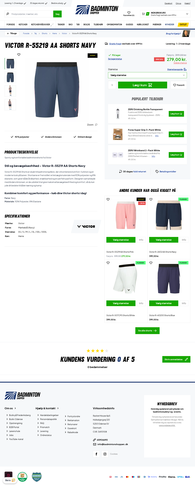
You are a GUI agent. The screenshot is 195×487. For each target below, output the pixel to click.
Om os (178, 3)
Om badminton (114, 24)
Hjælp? (187, 3)
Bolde (87, 24)
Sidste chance (180, 62)
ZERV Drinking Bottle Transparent (145, 109)
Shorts (44, 33)
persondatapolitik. (167, 425)
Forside (11, 24)
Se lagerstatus (115, 58)
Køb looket (143, 24)
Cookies (114, 454)
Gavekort (168, 3)
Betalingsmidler (168, 171)
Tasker (61, 24)
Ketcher (23, 24)
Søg (57, 14)
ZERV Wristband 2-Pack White (144, 150)
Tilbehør (98, 24)
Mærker (157, 24)
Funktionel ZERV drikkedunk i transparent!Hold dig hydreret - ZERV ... (145, 114)
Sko (71, 24)
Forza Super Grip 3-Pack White (144, 129)
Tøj (78, 24)
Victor (64, 33)
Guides (129, 24)
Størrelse (113, 69)
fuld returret (139, 171)
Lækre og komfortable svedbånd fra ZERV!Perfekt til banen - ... (144, 154)
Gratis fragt (115, 44)
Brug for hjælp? (173, 33)
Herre (54, 33)
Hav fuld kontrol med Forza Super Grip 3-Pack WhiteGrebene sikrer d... (146, 134)
